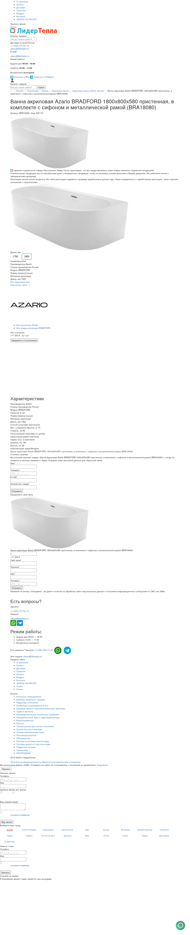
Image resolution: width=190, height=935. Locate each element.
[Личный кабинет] (12, 80)
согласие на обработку (20, 815)
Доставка (20, 7)
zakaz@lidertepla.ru (19, 48)
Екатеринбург (67, 829)
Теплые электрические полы (30, 732)
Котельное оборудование (28, 696)
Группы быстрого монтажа (29, 729)
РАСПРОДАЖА (23, 753)
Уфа (87, 829)
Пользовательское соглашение (65, 761)
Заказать (5, 872)
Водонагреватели (24, 720)
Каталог (20, 674)
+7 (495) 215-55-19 (19, 45)
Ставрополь (10, 841)
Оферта (46, 761)
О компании (22, 1)
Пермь (9, 835)
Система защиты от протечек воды (33, 744)
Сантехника (22, 750)
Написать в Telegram (43, 76)
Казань (106, 829)
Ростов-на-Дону (48, 835)
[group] (49, 141)
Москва (10, 829)
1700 (15, 256)
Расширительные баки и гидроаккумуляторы (38, 717)
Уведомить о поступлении (24, 340)
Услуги (19, 686)
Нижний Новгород (144, 829)
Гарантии (20, 10)
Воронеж (67, 835)
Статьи (19, 689)
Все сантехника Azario (27, 325)
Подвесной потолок (25, 747)
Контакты (20, 16)
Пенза (106, 835)
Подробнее (102, 764)
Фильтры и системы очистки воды (32, 741)
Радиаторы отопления (27, 702)
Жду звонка (6, 821)
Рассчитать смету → (20, 284)
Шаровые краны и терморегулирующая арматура (40, 708)
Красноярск (164, 835)
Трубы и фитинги (24, 711)
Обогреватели (23, 738)
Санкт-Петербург (29, 829)
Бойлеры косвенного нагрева (30, 699)
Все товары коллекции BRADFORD (33, 327)
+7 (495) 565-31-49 (43, 650)
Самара (29, 835)
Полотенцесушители (26, 735)
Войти (13, 26)
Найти (41, 87)
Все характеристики (20, 281)
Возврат (20, 13)
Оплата (20, 4)
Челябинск (164, 829)
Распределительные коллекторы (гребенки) (37, 714)
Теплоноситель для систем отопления (35, 726)
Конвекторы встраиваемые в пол (32, 705)
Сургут (125, 835)
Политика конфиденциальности (25, 761)
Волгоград (125, 829)
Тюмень (145, 835)
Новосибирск (48, 829)
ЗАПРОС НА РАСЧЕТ (26, 19)
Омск (87, 835)
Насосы (20, 723)
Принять (6, 768)
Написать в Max (21, 76)
